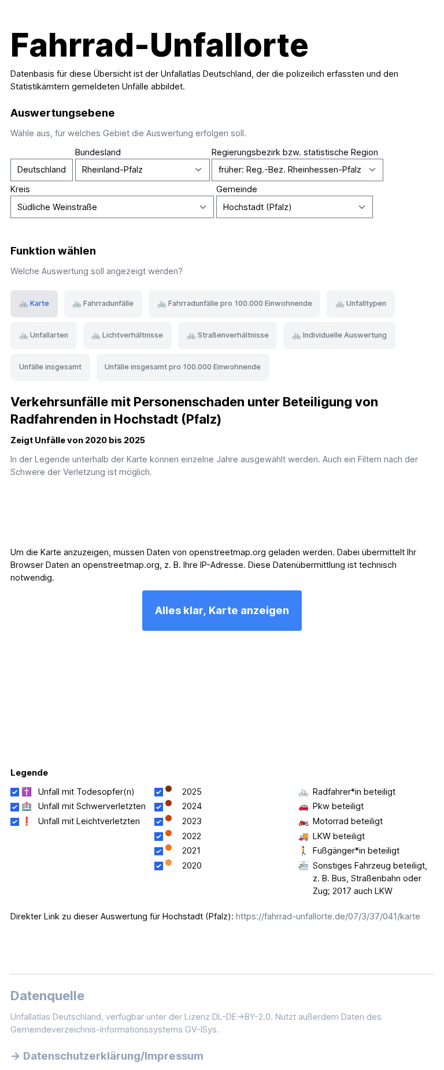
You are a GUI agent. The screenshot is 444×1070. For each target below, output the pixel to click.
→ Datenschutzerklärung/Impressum (107, 1055)
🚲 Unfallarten (43, 335)
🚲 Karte (34, 303)
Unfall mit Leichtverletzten (89, 821)
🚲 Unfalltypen (360, 303)
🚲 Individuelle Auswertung (339, 335)
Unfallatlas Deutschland (206, 74)
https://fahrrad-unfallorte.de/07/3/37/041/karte (328, 916)
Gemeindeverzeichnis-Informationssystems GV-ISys (113, 1029)
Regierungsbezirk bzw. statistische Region (295, 152)
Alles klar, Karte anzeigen (222, 610)
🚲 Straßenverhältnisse (228, 335)
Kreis (20, 189)
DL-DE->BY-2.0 (241, 1017)
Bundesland (98, 152)
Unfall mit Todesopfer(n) (86, 792)
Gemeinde (236, 189)
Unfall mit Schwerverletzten (92, 806)
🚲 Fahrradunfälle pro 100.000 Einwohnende (234, 303)
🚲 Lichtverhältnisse (127, 335)
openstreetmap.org (227, 552)
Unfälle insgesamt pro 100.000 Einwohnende (183, 366)
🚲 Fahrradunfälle (103, 303)
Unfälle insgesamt (50, 366)
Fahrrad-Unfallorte (159, 45)
